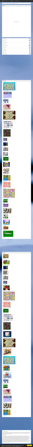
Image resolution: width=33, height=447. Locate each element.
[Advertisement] (17, 9)
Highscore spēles (16, 42)
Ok (29, 445)
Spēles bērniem (16, 50)
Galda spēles (16, 40)
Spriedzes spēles (16, 53)
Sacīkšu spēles (16, 47)
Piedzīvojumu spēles (16, 45)
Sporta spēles (16, 52)
